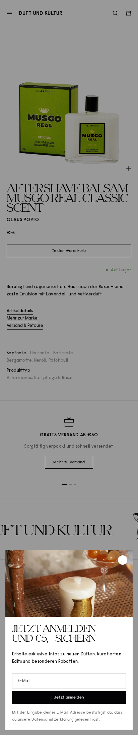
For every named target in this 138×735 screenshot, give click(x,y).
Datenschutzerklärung (52, 720)
